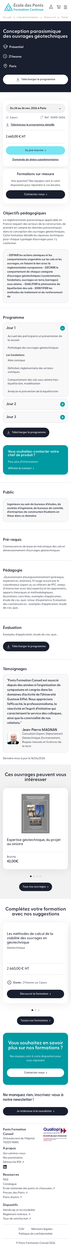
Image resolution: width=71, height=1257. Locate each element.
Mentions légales (41, 1229)
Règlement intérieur (15, 1214)
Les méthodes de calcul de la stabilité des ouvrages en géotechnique (30, 938)
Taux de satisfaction (16, 1218)
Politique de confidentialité (35, 1233)
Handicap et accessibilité (19, 1210)
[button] (31, 876)
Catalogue (10, 1184)
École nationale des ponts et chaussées (28, 1188)
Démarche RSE (12, 1162)
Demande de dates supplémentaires (35, 159)
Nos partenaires (13, 1157)
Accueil (7, 17)
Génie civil (50, 17)
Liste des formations (27, 17)
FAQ (5, 1179)
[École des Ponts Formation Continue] (23, 6)
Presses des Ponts (14, 1192)
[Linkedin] (5, 1166)
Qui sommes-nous (14, 1153)
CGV (21, 1229)
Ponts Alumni (11, 1197)
